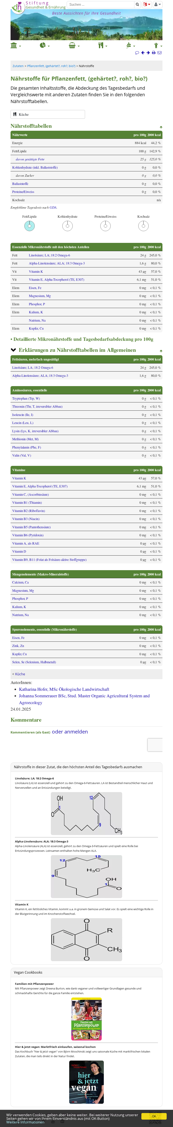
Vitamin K (36, 271)
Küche (20, 674)
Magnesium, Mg (40, 295)
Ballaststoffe (20, 183)
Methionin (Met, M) (25, 439)
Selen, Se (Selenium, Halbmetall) (34, 662)
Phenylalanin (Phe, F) (26, 447)
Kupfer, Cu (36, 328)
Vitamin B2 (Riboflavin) (28, 510)
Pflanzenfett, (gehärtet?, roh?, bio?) (51, 66)
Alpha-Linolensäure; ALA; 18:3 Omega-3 (57, 263)
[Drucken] (154, 52)
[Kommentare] (137, 52)
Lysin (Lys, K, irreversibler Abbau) (35, 431)
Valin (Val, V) (21, 455)
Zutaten (18, 66)
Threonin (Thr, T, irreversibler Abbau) (37, 406)
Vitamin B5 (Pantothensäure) (31, 527)
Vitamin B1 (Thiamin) (27, 502)
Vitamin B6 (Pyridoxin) (27, 535)
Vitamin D (19, 551)
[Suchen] (137, 4)
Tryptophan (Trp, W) (26, 398)
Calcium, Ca (20, 582)
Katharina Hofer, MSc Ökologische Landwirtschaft (64, 689)
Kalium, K (36, 312)
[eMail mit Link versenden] (159, 52)
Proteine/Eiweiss (23, 191)
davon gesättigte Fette (30, 159)
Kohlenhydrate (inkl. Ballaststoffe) (35, 167)
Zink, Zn (18, 645)
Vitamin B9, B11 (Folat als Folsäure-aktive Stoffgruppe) (49, 559)
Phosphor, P (37, 304)
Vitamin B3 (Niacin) (25, 518)
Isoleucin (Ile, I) (22, 414)
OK (154, 1116)
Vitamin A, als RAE (25, 543)
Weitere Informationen (25, 1122)
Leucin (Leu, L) (22, 422)
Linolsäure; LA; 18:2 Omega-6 (49, 255)
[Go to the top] (161, 127)
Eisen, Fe (35, 287)
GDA (53, 207)
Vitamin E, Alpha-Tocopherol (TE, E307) (56, 279)
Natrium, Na (37, 320)
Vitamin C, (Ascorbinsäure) (30, 494)
